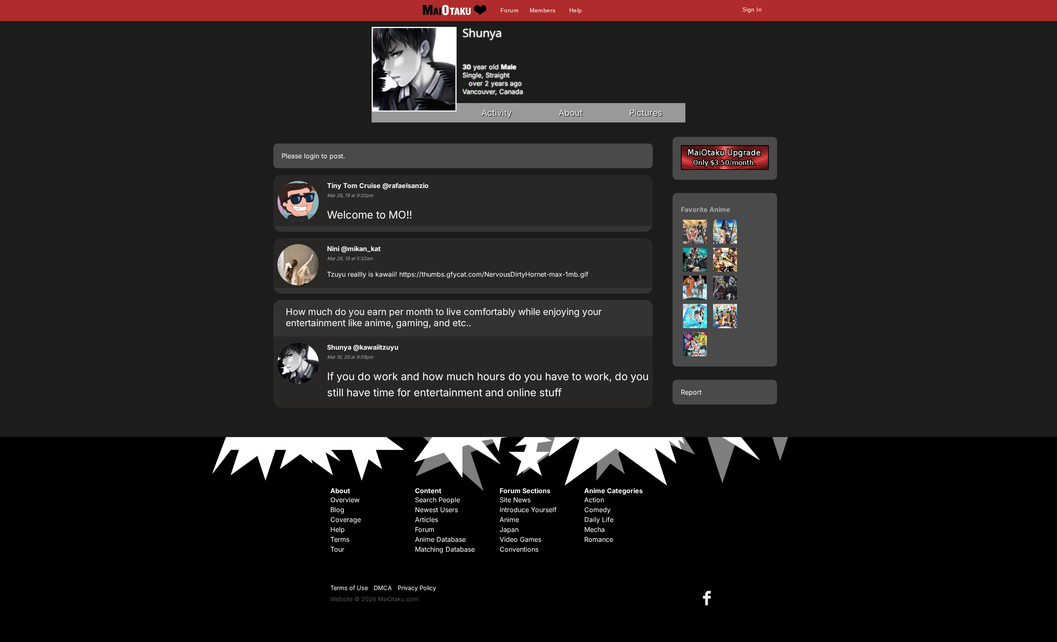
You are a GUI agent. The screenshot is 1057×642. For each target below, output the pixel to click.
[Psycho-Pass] (695, 269)
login (311, 156)
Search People (437, 500)
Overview (345, 500)
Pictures (645, 113)
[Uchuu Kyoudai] (695, 297)
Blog (337, 510)
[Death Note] (725, 297)
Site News (515, 500)
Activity (496, 113)
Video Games (520, 539)
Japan (509, 529)
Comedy (597, 510)
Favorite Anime (705, 209)
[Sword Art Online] (725, 241)
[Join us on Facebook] (708, 597)
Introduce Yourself (528, 510)
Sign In (752, 9)
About (571, 113)
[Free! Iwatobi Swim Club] (695, 326)
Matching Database (445, 549)
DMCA (383, 587)
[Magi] (725, 269)
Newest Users (436, 510)
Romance (598, 539)
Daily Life (599, 519)
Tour (337, 549)
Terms (339, 539)
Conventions (519, 549)
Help (575, 10)
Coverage (345, 519)
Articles (426, 519)
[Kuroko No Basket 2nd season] (695, 354)
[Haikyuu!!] (725, 326)
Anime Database (440, 539)
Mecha (594, 529)
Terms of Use (349, 587)
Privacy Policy (417, 587)
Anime (509, 519)
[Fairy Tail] (695, 241)
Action (594, 500)
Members (543, 10)
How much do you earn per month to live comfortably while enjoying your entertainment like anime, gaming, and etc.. (444, 317)
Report (691, 392)
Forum (509, 10)
